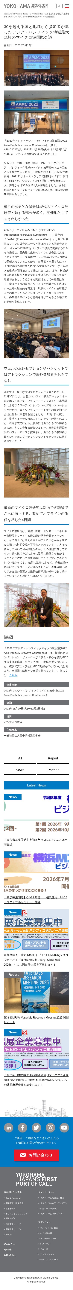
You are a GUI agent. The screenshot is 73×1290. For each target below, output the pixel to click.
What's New (9, 1244)
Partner (53, 770)
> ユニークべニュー (47, 1238)
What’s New (38, 14)
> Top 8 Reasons (12, 1198)
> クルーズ (43, 1249)
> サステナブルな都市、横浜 (51, 1198)
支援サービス (10, 1218)
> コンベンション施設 (48, 1228)
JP (59, 5)
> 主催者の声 (10, 1209)
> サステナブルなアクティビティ (53, 1203)
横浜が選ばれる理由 (13, 1192)
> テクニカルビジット (48, 1259)
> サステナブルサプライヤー (51, 1214)
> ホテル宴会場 (45, 1233)
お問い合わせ (41, 1155)
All (20, 758)
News (20, 770)
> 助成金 (8, 1234)
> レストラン (44, 1244)
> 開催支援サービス (13, 1229)
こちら (13, 675)
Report (53, 758)
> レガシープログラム (48, 1209)
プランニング (44, 1222)
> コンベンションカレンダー (16, 1214)
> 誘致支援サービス (13, 1224)
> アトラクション (46, 1254)
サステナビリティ (46, 1192)
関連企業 (8, 1250)
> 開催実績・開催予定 (14, 1203)
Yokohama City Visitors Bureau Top (17, 14)
